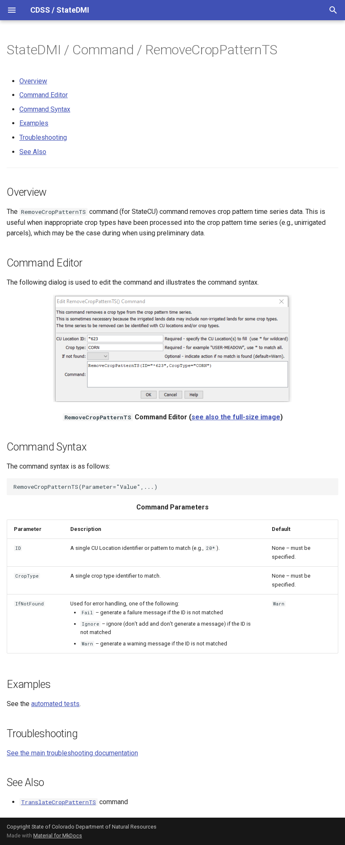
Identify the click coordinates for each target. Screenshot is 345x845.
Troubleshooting (43, 137)
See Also (32, 152)
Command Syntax (44, 109)
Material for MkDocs (57, 835)
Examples (33, 123)
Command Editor (43, 95)
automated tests (55, 704)
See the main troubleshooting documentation (72, 753)
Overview (33, 81)
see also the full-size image (235, 417)
